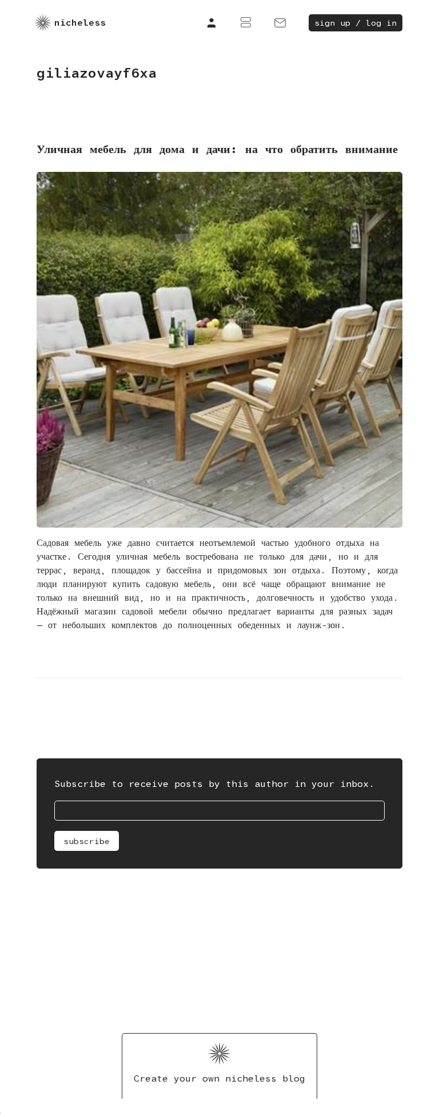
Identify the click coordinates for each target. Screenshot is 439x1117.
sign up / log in (355, 23)
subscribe (86, 841)
